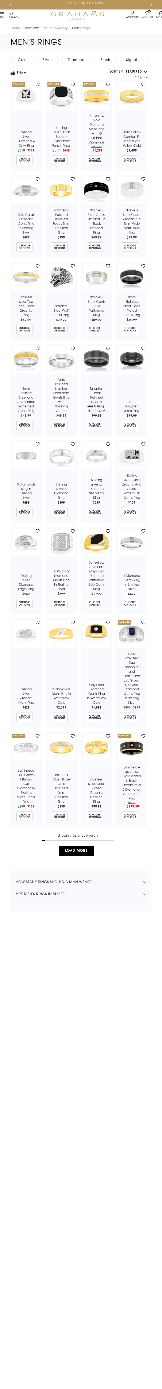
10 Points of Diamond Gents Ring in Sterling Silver (61, 580)
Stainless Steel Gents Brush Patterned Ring (96, 306)
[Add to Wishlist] (37, 84)
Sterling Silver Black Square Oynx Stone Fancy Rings (61, 137)
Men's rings (81, 28)
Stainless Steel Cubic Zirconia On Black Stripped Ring (96, 221)
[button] (128, 72)
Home (15, 28)
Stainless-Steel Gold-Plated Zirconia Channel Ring (96, 790)
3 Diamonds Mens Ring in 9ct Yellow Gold (61, 696)
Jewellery (31, 28)
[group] (22, 60)
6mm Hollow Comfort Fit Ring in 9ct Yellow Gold (132, 139)
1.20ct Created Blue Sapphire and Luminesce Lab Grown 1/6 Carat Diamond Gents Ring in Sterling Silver (131, 678)
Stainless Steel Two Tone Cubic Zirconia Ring (26, 306)
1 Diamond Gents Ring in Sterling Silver (131, 583)
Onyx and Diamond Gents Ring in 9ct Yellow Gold (96, 694)
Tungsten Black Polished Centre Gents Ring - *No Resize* (96, 400)
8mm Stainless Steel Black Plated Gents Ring (131, 306)
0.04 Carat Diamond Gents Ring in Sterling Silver (26, 224)
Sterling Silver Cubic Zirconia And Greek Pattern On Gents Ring (131, 486)
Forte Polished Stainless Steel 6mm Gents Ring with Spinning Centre (61, 396)
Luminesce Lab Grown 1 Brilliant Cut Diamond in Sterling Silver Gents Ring (26, 786)
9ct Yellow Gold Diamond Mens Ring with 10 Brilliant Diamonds (96, 129)
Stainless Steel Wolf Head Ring (61, 311)
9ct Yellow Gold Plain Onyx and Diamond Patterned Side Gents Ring (96, 576)
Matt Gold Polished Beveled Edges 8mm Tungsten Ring (61, 221)
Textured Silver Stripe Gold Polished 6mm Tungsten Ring (61, 788)
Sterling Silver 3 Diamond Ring (61, 491)
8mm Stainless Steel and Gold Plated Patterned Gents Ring (26, 400)
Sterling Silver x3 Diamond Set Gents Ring (96, 489)
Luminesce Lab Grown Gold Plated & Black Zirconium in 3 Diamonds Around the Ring (132, 783)
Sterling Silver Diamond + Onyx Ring (26, 139)
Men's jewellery (55, 28)
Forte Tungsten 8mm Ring (131, 407)
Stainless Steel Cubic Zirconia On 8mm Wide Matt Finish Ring (131, 221)
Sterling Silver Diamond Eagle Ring (26, 583)
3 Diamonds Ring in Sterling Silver (26, 491)
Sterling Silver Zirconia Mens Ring (26, 696)
